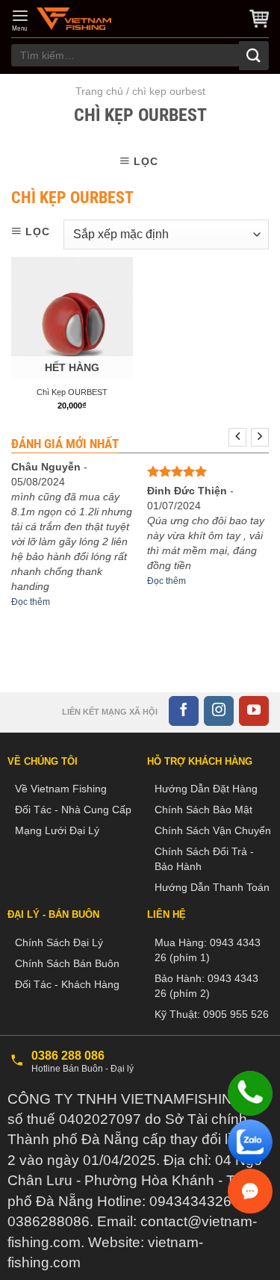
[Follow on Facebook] (184, 711)
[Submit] (254, 55)
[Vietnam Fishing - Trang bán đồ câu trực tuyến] (74, 18)
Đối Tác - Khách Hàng (67, 984)
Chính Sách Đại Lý (59, 942)
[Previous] (237, 437)
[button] (20, 20)
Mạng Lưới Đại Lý (57, 830)
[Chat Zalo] (250, 1141)
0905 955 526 (236, 1014)
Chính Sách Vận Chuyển (213, 830)
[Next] (260, 437)
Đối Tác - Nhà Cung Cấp (73, 809)
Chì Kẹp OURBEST (72, 392)
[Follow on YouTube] (254, 711)
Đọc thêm (30, 602)
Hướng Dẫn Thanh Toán (212, 887)
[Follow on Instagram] (219, 711)
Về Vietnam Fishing (61, 789)
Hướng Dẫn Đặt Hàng (206, 789)
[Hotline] (250, 1093)
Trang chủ (99, 91)
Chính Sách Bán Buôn (67, 963)
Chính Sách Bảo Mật (203, 809)
